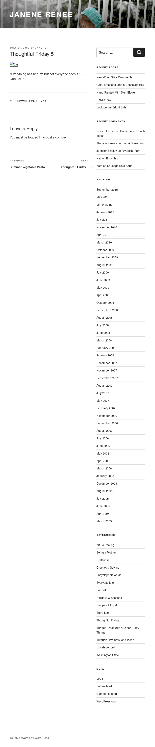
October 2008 (105, 303)
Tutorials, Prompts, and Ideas (115, 640)
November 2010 (106, 227)
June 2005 (103, 506)
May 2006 (102, 453)
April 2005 (102, 514)
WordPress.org (106, 701)
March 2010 (104, 242)
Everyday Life (105, 583)
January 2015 (105, 212)
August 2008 (104, 317)
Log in (100, 678)
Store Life (102, 613)
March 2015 (104, 205)
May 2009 (102, 287)
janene (40, 47)
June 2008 (103, 333)
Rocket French (105, 131)
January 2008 (105, 355)
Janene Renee (41, 14)
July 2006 (102, 438)
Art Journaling (105, 545)
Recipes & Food (106, 605)
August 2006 (104, 431)
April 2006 (102, 461)
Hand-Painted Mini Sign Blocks (116, 92)
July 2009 (102, 272)
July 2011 (102, 219)
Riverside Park (131, 151)
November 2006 (106, 416)
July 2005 (102, 498)
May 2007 (102, 400)
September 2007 (107, 378)
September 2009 (107, 257)
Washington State (107, 655)
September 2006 (107, 423)
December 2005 (106, 483)
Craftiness (102, 560)
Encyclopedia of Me (108, 575)
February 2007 (105, 408)
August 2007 (104, 385)
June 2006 (103, 446)
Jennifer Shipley (106, 151)
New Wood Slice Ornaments (114, 77)
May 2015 (102, 197)
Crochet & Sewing (107, 567)
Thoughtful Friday (31, 100)
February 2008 (105, 348)
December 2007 (106, 363)
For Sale (101, 590)
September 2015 (107, 189)
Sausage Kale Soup (119, 166)
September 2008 (107, 310)
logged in (35, 137)
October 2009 (105, 250)
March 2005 (104, 521)
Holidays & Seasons (109, 598)
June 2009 (103, 280)
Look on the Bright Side (111, 107)
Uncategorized (105, 647)
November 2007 (106, 370)
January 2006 (105, 476)
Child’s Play (103, 100)
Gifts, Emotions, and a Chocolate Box (120, 85)
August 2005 (104, 491)
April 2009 (102, 295)
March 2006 (104, 468)
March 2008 (104, 340)
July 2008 (102, 325)
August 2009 (104, 265)
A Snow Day (136, 143)
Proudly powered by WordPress (28, 738)
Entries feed (104, 686)
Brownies (112, 158)
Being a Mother (106, 552)
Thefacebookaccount (109, 143)
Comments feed (106, 694)
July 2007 (102, 393)
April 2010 (102, 235)
